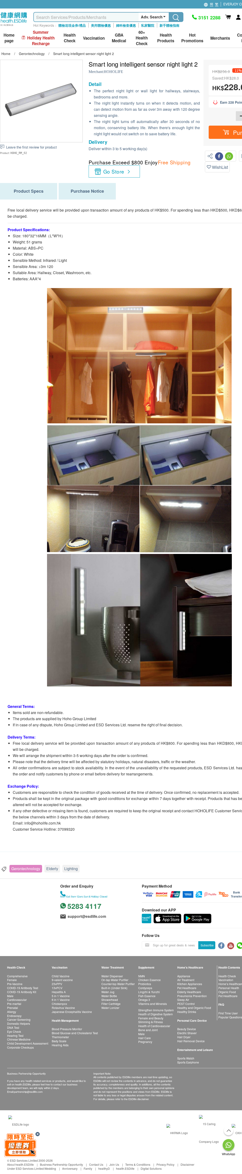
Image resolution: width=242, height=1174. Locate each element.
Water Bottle (109, 996)
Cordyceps (145, 988)
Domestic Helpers (18, 1023)
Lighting (71, 868)
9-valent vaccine (62, 980)
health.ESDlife (125, 1168)
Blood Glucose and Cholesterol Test (75, 1033)
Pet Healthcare (186, 988)
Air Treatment (185, 980)
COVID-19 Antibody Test (22, 988)
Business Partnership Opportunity (61, 1164)
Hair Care (144, 1038)
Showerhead (109, 1000)
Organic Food (227, 992)
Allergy (11, 1012)
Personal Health (228, 988)
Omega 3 (144, 1000)
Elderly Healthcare (189, 992)
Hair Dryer (183, 1037)
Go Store (113, 171)
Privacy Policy (165, 1164)
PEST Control (186, 1004)
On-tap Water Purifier (114, 980)
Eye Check (14, 1031)
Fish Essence (147, 996)
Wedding (50, 1168)
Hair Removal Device (191, 1041)
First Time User (228, 1013)
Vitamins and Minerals (152, 1004)
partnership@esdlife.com (28, 1091)
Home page (9, 37)
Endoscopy (14, 1016)
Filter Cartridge (111, 1004)
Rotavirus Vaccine (63, 1008)
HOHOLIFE (113, 72)
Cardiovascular (17, 1000)
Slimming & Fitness (150, 1022)
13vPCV (57, 988)
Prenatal (12, 1008)
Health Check (227, 976)
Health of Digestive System (155, 1014)
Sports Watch (185, 1058)
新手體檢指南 (169, 25)
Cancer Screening (18, 1019)
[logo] (14, 26)
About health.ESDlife (20, 1164)
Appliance (183, 976)
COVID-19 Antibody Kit (21, 992)
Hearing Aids (60, 1045)
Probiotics (144, 984)
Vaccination (225, 980)
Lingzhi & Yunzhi (149, 992)
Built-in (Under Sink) (114, 988)
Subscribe (207, 945)
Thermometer (60, 1037)
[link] (18, 1124)
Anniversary (70, 1168)
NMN (141, 976)
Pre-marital (14, 1004)
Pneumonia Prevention (192, 996)
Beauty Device (186, 1029)
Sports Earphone (188, 1062)
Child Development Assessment (27, 1043)
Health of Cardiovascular (154, 1026)
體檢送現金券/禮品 (72, 25)
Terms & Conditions (137, 1164)
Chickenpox (59, 1004)
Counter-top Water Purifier (118, 984)
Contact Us (96, 1164)
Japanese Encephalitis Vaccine (72, 1012)
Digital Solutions (151, 1168)
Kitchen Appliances (189, 984)
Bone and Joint (148, 1030)
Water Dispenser (112, 976)
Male (10, 996)
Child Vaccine (60, 976)
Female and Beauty (150, 1018)
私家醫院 (147, 25)
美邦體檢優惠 (101, 25)
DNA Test (13, 1027)
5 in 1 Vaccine (61, 996)
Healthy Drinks (186, 1012)
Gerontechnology (25, 868)
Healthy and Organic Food (194, 1008)
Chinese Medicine (18, 1039)
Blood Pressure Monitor (67, 1029)
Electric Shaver (187, 1033)
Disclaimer (187, 1164)
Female (12, 980)
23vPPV (57, 984)
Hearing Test (15, 1036)
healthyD (104, 1168)
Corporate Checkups (20, 1047)
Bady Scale (59, 1041)
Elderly (52, 868)
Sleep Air (183, 1000)
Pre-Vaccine (14, 984)
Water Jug (107, 992)
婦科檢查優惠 (126, 25)
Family (88, 1168)
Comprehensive (17, 976)
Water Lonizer (110, 1008)
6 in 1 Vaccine (61, 1000)
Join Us (114, 1164)
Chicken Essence (149, 980)
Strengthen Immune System (156, 1010)
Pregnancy (145, 1042)
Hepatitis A (59, 992)
